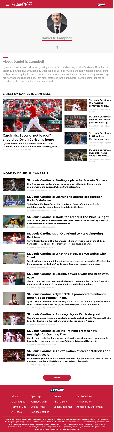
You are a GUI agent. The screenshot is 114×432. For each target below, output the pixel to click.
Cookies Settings (40, 411)
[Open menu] (7, 4)
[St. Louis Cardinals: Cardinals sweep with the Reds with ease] (57, 280)
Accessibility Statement (89, 406)
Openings (36, 396)
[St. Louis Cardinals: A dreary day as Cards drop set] (57, 319)
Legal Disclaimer (63, 406)
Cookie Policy (38, 406)
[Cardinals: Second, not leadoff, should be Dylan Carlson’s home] (32, 125)
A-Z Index (16, 411)
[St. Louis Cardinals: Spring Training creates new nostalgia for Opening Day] (57, 337)
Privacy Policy (84, 401)
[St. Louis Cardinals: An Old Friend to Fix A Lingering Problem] (57, 240)
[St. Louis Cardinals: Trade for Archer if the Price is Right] (57, 221)
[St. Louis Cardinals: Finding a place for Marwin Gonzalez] (57, 185)
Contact (58, 396)
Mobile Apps (18, 401)
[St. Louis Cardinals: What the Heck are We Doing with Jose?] (57, 260)
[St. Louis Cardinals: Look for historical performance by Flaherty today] (88, 122)
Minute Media (18, 419)
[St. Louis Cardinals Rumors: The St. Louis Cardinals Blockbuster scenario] (88, 156)
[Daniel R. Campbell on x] (57, 47)
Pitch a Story (61, 401)
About (14, 396)
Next (57, 377)
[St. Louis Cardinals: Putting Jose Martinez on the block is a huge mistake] (88, 139)
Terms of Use (18, 406)
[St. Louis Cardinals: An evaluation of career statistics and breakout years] (57, 357)
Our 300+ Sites (84, 396)
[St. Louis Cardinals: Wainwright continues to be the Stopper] (88, 106)
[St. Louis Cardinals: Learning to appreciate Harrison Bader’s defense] (57, 203)
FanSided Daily (39, 401)
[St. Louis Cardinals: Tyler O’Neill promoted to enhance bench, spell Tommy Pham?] (57, 300)
